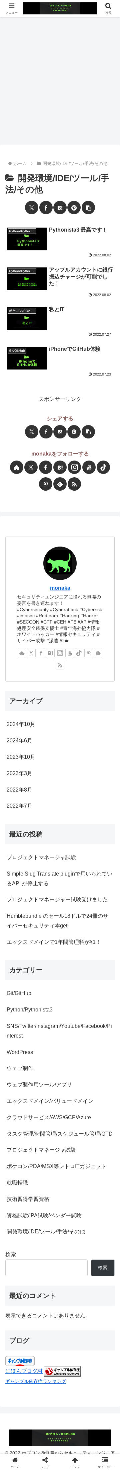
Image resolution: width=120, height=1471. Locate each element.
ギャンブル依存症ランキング (35, 1381)
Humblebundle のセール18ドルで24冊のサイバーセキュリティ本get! (57, 920)
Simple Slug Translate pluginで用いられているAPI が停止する (59, 878)
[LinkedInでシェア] (99, 1008)
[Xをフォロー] (31, 467)
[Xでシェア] (31, 207)
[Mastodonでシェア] (20, 1008)
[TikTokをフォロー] (103, 467)
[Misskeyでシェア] (40, 1008)
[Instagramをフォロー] (74, 467)
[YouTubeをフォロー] (89, 467)
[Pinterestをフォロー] (45, 484)
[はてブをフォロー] (60, 467)
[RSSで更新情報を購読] (74, 484)
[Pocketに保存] (69, 1008)
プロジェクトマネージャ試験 (41, 857)
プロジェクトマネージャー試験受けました (57, 899)
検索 (10, 1254)
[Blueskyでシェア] (30, 1008)
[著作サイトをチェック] (16, 467)
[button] (88, 207)
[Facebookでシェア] (46, 207)
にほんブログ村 (24, 1371)
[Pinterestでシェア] (74, 207)
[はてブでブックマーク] (60, 207)
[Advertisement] (60, 80)
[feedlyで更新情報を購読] (60, 484)
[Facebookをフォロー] (45, 467)
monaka (60, 588)
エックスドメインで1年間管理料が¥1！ (54, 942)
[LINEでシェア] (79, 1008)
